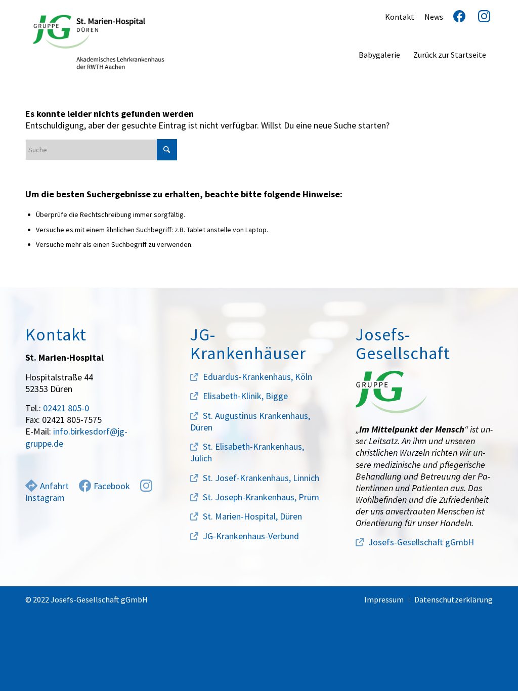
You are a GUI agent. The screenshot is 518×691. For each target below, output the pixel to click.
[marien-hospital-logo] (98, 42)
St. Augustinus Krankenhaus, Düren (250, 421)
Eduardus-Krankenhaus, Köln (257, 376)
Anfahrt (54, 486)
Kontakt (399, 17)
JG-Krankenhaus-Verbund (251, 536)
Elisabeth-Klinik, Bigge (245, 396)
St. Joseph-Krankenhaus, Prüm (261, 497)
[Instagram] (480, 17)
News (433, 17)
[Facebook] (455, 17)
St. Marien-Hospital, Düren (252, 516)
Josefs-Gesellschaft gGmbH (421, 542)
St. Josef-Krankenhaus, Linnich (261, 478)
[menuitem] (379, 54)
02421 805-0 (66, 408)
